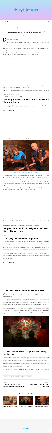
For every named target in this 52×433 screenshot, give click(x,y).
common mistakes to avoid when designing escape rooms (41, 408)
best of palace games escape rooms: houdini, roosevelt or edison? (10, 408)
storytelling (29, 376)
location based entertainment (14, 376)
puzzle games (23, 376)
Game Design (6, 27)
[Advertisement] (26, 71)
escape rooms (6, 376)
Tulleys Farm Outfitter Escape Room (20, 172)
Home (3, 27)
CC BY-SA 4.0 (30, 172)
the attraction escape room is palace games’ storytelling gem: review (26, 408)
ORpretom (36, 172)
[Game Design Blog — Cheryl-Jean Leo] (26, 10)
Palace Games (28, 348)
